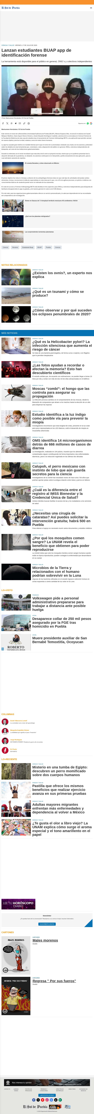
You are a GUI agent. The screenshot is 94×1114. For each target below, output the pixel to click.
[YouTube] (42, 1100)
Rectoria (15, 247)
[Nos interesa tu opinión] (47, 1082)
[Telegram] (15, 123)
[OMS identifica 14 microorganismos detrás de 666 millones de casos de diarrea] (16, 448)
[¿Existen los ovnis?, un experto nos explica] (16, 277)
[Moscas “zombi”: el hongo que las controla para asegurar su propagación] (16, 396)
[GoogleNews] (51, 1100)
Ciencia (5, 247)
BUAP (40, 247)
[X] (7, 123)
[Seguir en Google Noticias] (91, 123)
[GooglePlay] (60, 1100)
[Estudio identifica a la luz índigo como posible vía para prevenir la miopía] (16, 422)
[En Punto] (5, 750)
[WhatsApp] (11, 123)
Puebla (48, 247)
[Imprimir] (28, 123)
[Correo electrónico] (19, 123)
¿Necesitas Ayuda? (47, 1095)
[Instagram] (47, 1100)
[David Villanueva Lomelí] (5, 721)
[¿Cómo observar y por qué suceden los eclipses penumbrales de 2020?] (16, 314)
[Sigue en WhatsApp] (87, 123)
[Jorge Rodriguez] (5, 740)
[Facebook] (2, 123)
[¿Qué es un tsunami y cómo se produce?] (16, 296)
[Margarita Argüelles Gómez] (5, 731)
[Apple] (55, 1100)
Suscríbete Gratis (47, 924)
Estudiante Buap (27, 247)
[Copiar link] (24, 123)
